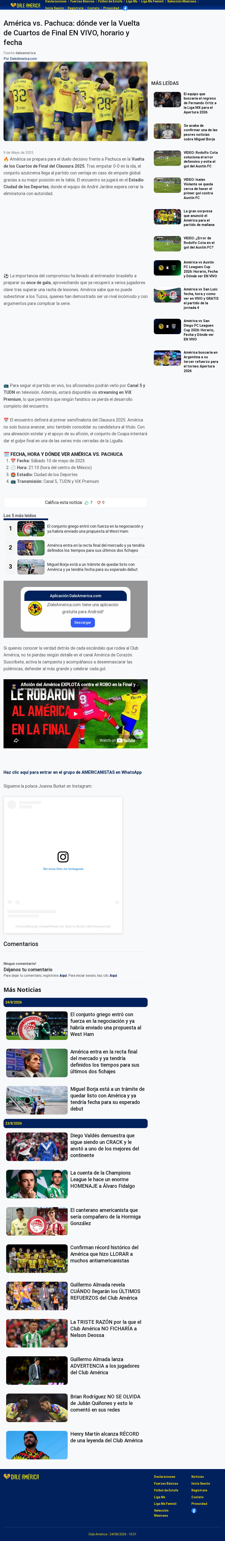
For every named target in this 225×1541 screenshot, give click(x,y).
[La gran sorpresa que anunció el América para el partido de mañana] (169, 216)
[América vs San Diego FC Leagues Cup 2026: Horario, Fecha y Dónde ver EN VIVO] (169, 326)
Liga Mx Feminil (165, 1503)
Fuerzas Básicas (166, 1483)
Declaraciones (164, 1476)
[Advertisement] (76, 234)
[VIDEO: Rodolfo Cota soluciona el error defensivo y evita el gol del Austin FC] (169, 158)
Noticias (197, 1476)
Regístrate (75, 8)
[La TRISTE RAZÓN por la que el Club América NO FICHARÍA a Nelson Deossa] (38, 1333)
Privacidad (111, 8)
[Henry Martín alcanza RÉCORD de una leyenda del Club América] (38, 1445)
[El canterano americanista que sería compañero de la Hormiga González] (38, 1221)
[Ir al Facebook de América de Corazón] (125, 8)
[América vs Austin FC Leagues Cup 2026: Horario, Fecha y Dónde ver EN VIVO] (169, 268)
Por (20, 59)
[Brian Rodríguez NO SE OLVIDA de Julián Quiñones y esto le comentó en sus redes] (38, 1408)
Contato (93, 8)
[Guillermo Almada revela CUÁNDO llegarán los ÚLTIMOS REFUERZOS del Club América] (38, 1296)
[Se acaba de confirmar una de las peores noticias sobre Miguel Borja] (169, 131)
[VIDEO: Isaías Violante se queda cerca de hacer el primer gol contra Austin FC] (169, 185)
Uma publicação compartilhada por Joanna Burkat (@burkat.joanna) (63, 926)
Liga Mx (159, 1497)
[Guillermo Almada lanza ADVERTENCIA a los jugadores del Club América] (38, 1370)
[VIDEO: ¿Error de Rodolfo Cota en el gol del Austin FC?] (169, 243)
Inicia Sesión (54, 8)
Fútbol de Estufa (166, 1490)
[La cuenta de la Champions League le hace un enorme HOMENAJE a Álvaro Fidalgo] (38, 1184)
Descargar (82, 622)
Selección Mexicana (161, 1513)
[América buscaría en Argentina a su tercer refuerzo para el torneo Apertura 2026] (169, 358)
